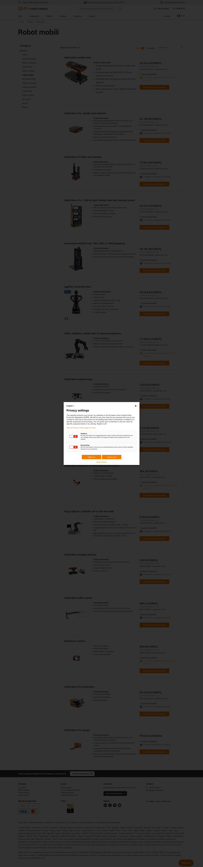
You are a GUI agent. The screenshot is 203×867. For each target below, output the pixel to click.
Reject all (91, 457)
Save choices (101, 462)
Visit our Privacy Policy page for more (81, 428)
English (70, 406)
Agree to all (111, 457)
